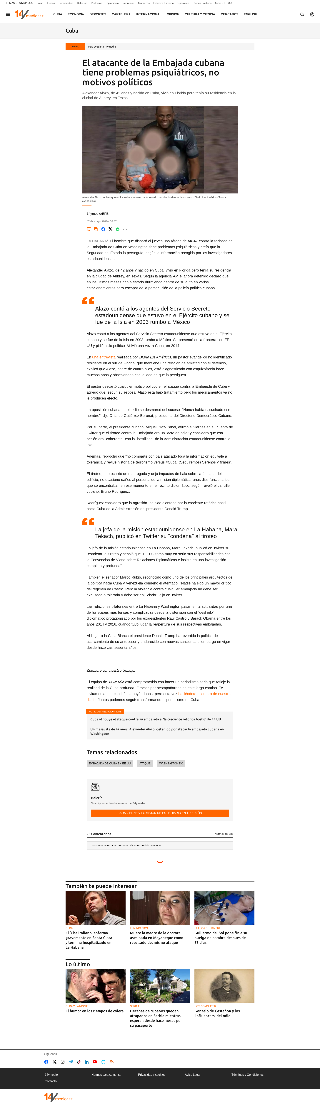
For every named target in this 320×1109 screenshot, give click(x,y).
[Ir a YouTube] (95, 1062)
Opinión (173, 14)
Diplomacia (112, 2)
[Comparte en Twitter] (110, 229)
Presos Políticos (202, 2)
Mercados (229, 14)
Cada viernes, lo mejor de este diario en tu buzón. (160, 813)
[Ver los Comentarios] (96, 229)
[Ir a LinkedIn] (87, 1062)
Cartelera (121, 14)
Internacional (148, 14)
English (250, 14)
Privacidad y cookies (151, 1074)
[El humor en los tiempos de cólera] (96, 986)
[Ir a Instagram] (63, 1062)
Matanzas (144, 2)
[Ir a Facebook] (47, 1062)
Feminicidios (66, 2)
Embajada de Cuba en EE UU (110, 763)
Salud (40, 2)
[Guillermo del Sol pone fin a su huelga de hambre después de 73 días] (224, 908)
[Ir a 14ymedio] (31, 14)
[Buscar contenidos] (302, 14)
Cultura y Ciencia (200, 14)
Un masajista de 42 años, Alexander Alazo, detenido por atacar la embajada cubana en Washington (157, 731)
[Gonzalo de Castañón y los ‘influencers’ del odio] (224, 986)
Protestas (96, 2)
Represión (128, 2)
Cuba (57, 14)
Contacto (51, 1081)
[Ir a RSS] (113, 1062)
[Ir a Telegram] (71, 1062)
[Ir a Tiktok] (79, 1062)
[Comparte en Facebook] (103, 229)
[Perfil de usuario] (312, 14)
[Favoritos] (89, 229)
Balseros (82, 2)
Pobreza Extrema (163, 2)
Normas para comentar (106, 1074)
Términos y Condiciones (247, 1074)
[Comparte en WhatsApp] (117, 229)
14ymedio (51, 1074)
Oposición (183, 2)
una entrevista (104, 357)
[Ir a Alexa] (104, 1062)
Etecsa (51, 2)
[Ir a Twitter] (55, 1062)
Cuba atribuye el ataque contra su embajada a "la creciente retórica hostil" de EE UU (155, 719)
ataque (145, 763)
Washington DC (171, 763)
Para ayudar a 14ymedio (102, 46)
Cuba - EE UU (223, 2)
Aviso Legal (192, 1074)
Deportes (98, 14)
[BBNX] (59, 1097)
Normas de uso (224, 833)
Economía (76, 14)
